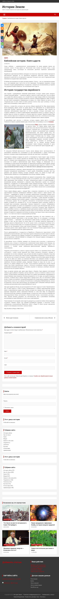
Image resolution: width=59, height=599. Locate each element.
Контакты (42, 597)
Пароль (5, 401)
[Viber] (2, 40)
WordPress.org (34, 587)
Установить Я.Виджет (36, 568)
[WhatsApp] (2, 43)
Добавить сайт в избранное (38, 565)
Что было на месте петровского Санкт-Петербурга (15, 524)
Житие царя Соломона (12, 318)
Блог (38, 597)
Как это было (7, 435)
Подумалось (6, 442)
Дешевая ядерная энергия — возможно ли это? (13, 549)
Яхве (36, 124)
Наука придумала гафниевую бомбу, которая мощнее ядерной (43, 524)
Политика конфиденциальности (31, 594)
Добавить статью (12, 562)
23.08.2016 (7, 63)
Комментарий (8, 332)
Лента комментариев (36, 585)
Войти (7, 411)
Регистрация (34, 579)
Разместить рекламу (36, 570)
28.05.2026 (6, 527)
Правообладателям (19, 597)
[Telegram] (2, 46)
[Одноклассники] (2, 28)
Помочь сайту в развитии (37, 571)
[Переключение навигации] (4, 14)
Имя (5, 351)
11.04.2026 (34, 552)
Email (6, 358)
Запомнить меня (9, 407)
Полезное (6, 444)
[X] (2, 31)
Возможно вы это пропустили (14, 503)
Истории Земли (13, 7)
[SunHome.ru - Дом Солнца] (10, 583)
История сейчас (7, 433)
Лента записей (34, 583)
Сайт (5, 365)
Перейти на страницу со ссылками (11, 579)
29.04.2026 (6, 552)
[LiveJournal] (2, 37)
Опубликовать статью (48, 594)
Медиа (5, 438)
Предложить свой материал (38, 566)
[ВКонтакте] (2, 25)
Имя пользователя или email (11, 394)
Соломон (51, 122)
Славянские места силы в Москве (44, 318)
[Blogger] (2, 34)
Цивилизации (7, 450)
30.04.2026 (34, 527)
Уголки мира (6, 448)
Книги (6, 58)
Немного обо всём (8, 440)
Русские (5, 446)
